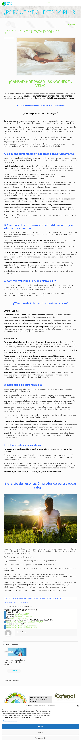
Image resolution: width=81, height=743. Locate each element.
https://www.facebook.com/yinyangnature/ (21, 626)
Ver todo (73, 25)
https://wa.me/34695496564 (25, 614)
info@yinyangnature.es (19, 618)
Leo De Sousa (21, 632)
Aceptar (40, 727)
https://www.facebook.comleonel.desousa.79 (22, 628)
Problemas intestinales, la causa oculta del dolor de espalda (14, 662)
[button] (78, 706)
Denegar (40, 732)
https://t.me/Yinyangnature (23, 616)
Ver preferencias (40, 738)
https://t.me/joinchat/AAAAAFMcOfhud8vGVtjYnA (24, 622)
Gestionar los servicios (10, 721)
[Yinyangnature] (8, 3)
